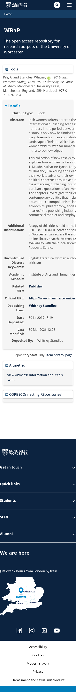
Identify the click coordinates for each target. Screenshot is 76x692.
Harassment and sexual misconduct (38, 680)
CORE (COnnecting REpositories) (35, 394)
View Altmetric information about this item (35, 377)
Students (8, 501)
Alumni (6, 534)
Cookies (38, 655)
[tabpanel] (38, 224)
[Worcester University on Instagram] (31, 631)
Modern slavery (38, 663)
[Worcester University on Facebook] (19, 631)
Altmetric (16, 365)
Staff (4, 517)
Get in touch (11, 467)
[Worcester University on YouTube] (56, 631)
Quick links (10, 484)
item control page (59, 355)
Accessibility (38, 647)
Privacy (38, 671)
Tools (13, 69)
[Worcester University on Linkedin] (44, 631)
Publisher (36, 286)
